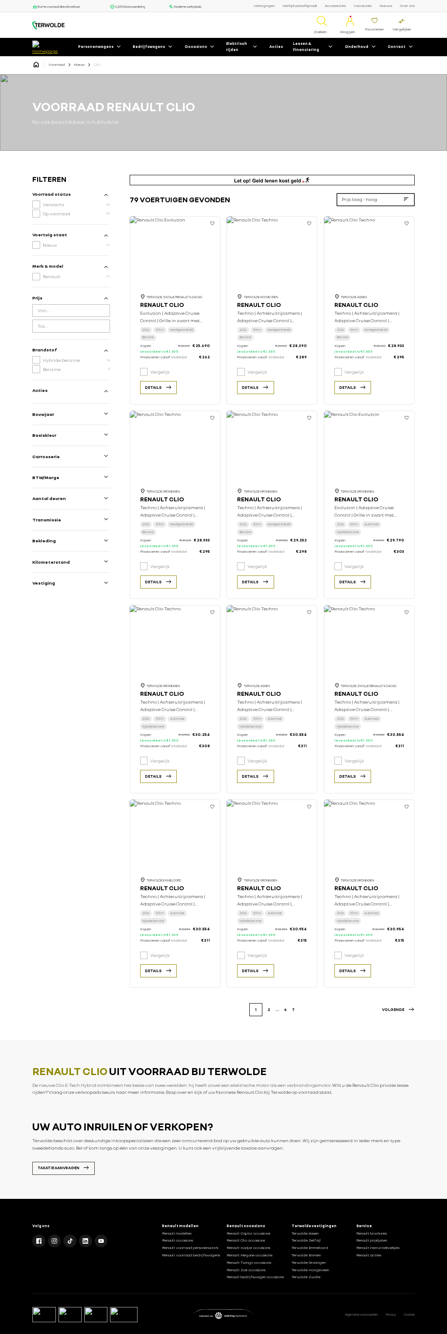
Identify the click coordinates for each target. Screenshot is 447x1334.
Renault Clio (162, 304)
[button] (398, 1009)
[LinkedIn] (85, 1241)
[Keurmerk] (43, 1315)
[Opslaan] (212, 224)
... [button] (277, 1009)
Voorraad (56, 64)
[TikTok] (69, 1241)
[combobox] (71, 310)
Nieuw (79, 64)
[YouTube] (101, 1241)
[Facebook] (38, 1241)
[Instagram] (54, 1241)
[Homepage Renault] (36, 65)
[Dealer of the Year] (124, 1315)
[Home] (48, 25)
